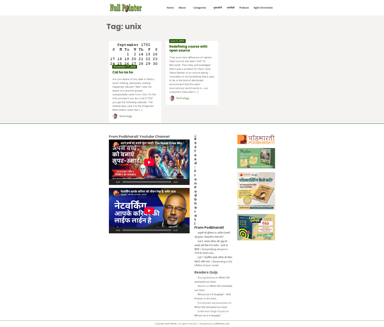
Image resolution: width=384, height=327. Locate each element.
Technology (125, 116)
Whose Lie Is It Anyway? (207, 315)
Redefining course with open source (188, 48)
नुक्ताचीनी (217, 7)
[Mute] (180, 181)
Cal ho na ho (122, 72)
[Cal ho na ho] (135, 54)
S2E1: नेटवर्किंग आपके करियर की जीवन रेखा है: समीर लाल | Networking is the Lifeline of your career (213, 261)
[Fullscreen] (185, 181)
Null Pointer (171, 323)
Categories (199, 7)
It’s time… (212, 298)
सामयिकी (231, 7)
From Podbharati (209, 227)
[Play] (112, 181)
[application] (149, 162)
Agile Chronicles (263, 7)
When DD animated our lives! (210, 307)
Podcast (244, 7)
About (182, 7)
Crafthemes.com (221, 323)
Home (170, 7)
